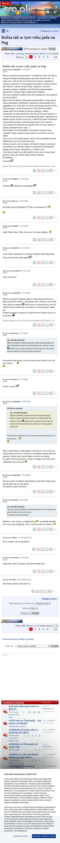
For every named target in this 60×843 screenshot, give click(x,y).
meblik (15, 226)
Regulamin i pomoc (50, 31)
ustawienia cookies (20, 836)
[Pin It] (43, 170)
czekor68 (16, 69)
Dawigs (51, 754)
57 (30, 712)
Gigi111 (15, 179)
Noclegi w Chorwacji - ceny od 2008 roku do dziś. (24, 767)
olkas (14, 538)
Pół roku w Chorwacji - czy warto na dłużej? (25, 722)
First (14, 580)
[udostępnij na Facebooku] (34, 170)
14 (55, 56)
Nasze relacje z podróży (17, 726)
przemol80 (52, 766)
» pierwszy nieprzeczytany (26, 53)
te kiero (15, 558)
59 (39, 712)
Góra (55, 170)
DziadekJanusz (47, 708)
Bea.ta (15, 201)
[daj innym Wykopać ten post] (51, 170)
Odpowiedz (7, 48)
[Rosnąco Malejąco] (30, 612)
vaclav (51, 720)
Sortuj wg (26, 608)
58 (34, 712)
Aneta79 (15, 248)
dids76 (51, 729)
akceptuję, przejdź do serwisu (44, 836)
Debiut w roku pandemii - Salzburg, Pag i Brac (24, 756)
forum (5, 3)
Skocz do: (10, 646)
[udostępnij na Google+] (38, 170)
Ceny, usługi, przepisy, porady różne (14, 714)
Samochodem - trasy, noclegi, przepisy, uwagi (14, 738)
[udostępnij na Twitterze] (47, 170)
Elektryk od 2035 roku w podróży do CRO (23, 731)
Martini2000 (46, 746)
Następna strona (49, 599)
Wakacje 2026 (14, 750)
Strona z (45, 53)
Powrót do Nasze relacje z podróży (18, 639)
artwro (15, 379)
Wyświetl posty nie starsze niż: (22, 603)
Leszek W (16, 271)
